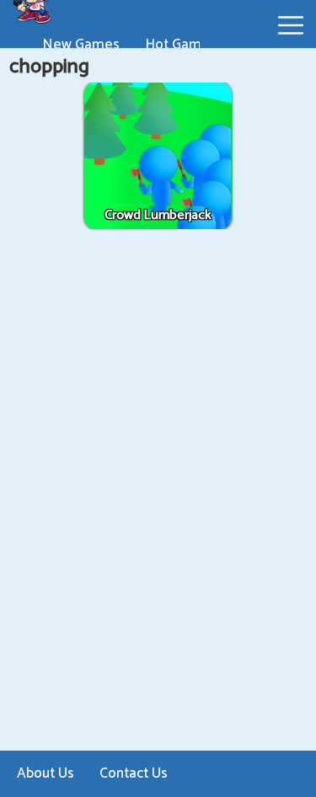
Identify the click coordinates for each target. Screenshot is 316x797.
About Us (45, 773)
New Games (81, 44)
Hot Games (181, 44)
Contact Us (133, 773)
